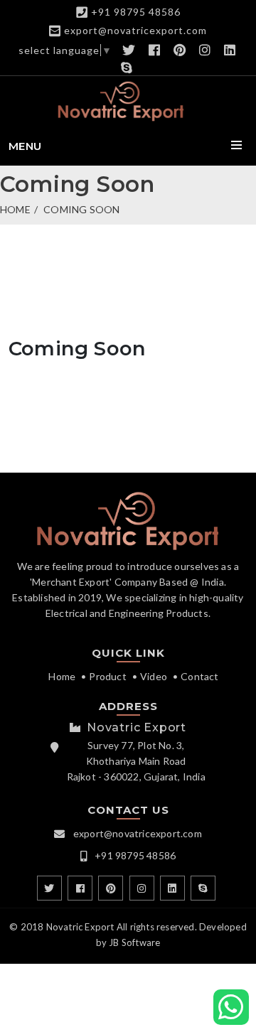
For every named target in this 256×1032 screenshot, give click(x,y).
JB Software (134, 942)
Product (107, 676)
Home (15, 209)
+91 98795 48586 (136, 12)
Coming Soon (81, 209)
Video (153, 676)
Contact (199, 676)
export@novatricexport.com (135, 30)
